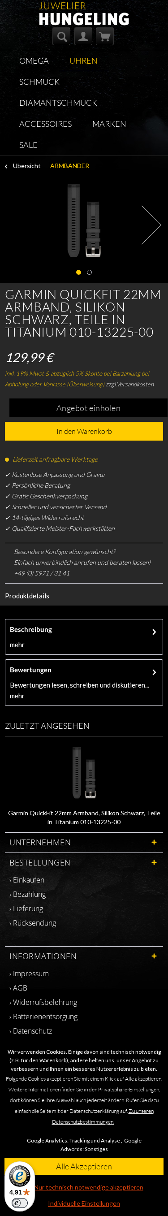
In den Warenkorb (84, 431)
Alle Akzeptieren (84, 1166)
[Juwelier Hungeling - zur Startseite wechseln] (84, 10)
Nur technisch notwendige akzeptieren (88, 1187)
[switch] (20, 1203)
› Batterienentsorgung (43, 1016)
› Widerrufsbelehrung (43, 1002)
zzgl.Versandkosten (130, 384)
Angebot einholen (88, 408)
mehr (17, 644)
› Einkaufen (26, 880)
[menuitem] (61, 36)
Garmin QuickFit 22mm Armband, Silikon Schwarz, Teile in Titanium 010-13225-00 (84, 817)
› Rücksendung (32, 923)
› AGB (18, 988)
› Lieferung (26, 908)
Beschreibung (31, 629)
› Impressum (29, 973)
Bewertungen (31, 670)
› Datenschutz (30, 1031)
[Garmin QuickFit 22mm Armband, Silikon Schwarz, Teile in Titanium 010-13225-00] (84, 772)
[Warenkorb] (105, 36)
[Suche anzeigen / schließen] (61, 36)
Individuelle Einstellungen (84, 1203)
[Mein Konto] (83, 36)
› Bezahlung (27, 894)
